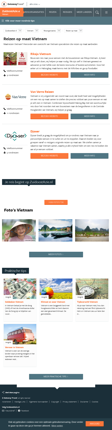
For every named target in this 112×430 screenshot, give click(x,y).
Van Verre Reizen (42, 91)
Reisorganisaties (50, 30)
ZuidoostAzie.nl (11, 30)
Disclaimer (84, 401)
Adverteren (6, 401)
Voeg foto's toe (56, 202)
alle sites (34, 4)
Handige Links (19, 401)
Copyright (55, 401)
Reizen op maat (71, 30)
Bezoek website (49, 74)
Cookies (95, 401)
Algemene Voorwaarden (38, 401)
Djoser (34, 131)
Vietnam (30, 30)
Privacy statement (70, 401)
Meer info (89, 74)
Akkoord (95, 423)
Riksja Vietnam (40, 54)
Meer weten (57, 426)
